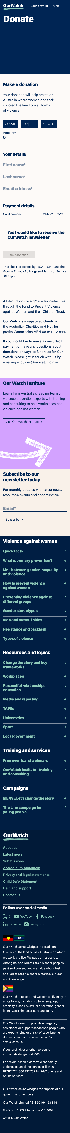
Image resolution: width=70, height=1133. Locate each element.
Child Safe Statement (20, 882)
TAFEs (8, 709)
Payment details (19, 205)
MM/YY (48, 214)
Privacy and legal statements (26, 875)
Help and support (17, 888)
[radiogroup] (30, 124)
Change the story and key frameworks (25, 665)
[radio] (6, 124)
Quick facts (13, 551)
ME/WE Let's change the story (28, 798)
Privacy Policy (23, 271)
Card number (12, 214)
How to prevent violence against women (24, 586)
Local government (19, 736)
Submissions (13, 861)
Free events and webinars (25, 761)
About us (10, 848)
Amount (9, 133)
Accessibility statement (21, 868)
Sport (8, 727)
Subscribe (12, 519)
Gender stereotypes (20, 611)
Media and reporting (20, 699)
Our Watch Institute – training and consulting (28, 772)
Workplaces (13, 677)
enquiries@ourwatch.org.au (38, 362)
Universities (13, 718)
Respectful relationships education (24, 688)
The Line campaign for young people (22, 810)
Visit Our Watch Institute (22, 422)
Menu (57, 6)
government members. (18, 1094)
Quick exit (37, 6)
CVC (60, 214)
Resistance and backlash (24, 630)
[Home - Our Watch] (13, 6)
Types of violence (18, 639)
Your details (14, 154)
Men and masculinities (22, 620)
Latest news (12, 854)
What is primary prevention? (27, 561)
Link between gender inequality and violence (30, 572)
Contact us (11, 895)
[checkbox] (4, 237)
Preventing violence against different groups (27, 599)
